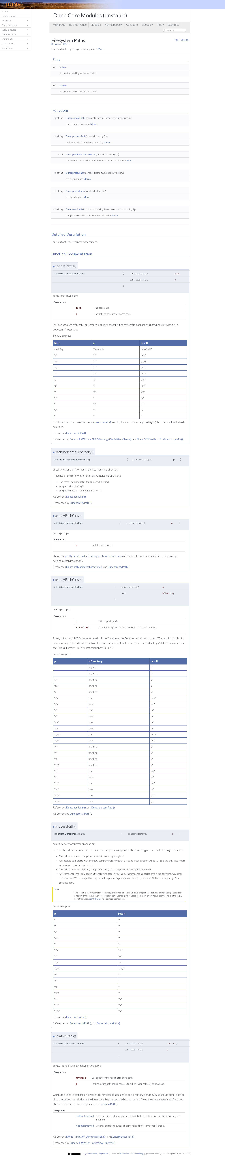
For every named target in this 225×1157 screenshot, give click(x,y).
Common (55, 44)
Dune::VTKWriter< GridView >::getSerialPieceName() (100, 439)
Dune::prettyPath (75, 172)
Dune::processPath (76, 136)
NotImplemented (85, 1116)
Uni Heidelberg (137, 1153)
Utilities (65, 44)
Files (160, 25)
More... (102, 49)
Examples (173, 24)
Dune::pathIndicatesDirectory (81, 154)
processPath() (103, 422)
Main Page (59, 24)
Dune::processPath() (103, 807)
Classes (147, 25)
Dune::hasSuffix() (76, 433)
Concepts (132, 24)
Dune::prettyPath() (80, 502)
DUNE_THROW (75, 1136)
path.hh (63, 85)
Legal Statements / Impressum (96, 1153)
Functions (184, 39)
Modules (95, 24)
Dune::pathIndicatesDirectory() (84, 566)
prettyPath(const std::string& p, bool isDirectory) (93, 556)
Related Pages (78, 24)
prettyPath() (95, 898)
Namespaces (114, 25)
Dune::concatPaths (76, 117)
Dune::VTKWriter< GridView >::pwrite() (160, 439)
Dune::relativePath (75, 209)
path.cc (63, 67)
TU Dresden (124, 1153)
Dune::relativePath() (108, 1023)
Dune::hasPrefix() (76, 1017)
